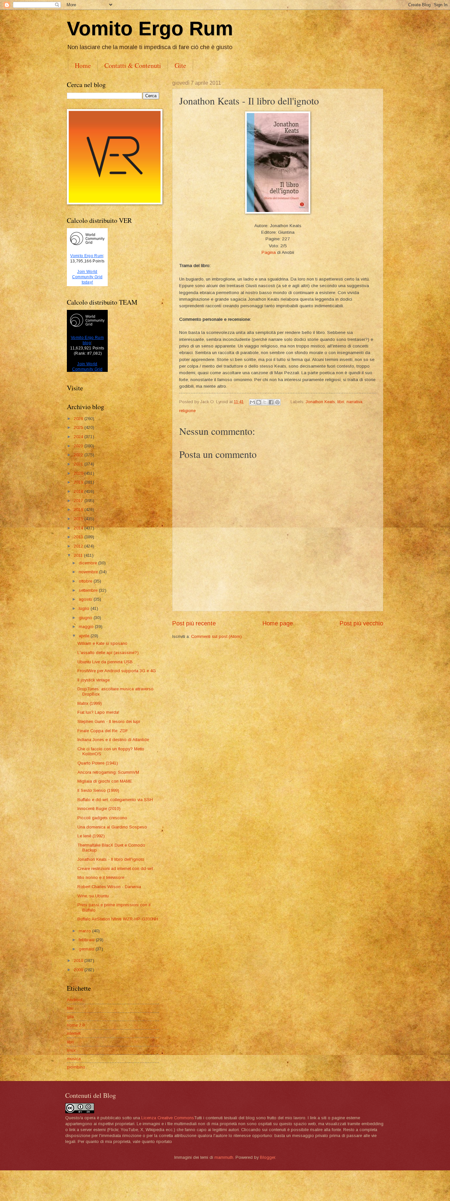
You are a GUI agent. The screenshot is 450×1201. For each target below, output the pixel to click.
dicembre (88, 562)
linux (71, 1050)
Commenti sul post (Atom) (216, 636)
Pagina (269, 252)
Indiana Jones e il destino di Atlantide (113, 739)
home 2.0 (76, 1025)
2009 (79, 969)
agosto (86, 599)
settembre (89, 590)
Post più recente (194, 623)
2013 (79, 536)
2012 (79, 546)
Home (83, 65)
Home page (278, 623)
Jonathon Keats (320, 401)
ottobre (86, 581)
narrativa (354, 401)
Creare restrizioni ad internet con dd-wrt (115, 868)
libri (340, 401)
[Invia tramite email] (252, 402)
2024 (79, 436)
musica (74, 1058)
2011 (79, 555)
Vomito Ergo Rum (150, 28)
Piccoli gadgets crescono (102, 817)
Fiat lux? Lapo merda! (98, 712)
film (70, 1008)
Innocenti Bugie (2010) (99, 808)
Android (74, 999)
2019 (79, 482)
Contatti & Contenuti (132, 65)
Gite (180, 65)
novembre (89, 571)
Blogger (267, 1157)
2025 (79, 427)
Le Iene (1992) (91, 835)
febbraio (87, 939)
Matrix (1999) (89, 703)
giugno (86, 617)
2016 (79, 509)
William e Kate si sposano (102, 643)
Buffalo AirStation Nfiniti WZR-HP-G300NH (117, 918)
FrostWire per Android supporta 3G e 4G (116, 670)
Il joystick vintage (93, 679)
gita (70, 1016)
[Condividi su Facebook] (271, 402)
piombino (76, 1067)
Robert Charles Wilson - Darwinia (109, 886)
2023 (79, 445)
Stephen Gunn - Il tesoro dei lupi (108, 721)
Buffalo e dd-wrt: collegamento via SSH (115, 799)
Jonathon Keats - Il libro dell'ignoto (110, 859)
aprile (85, 635)
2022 (79, 454)
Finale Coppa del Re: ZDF (102, 730)
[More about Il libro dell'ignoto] (277, 212)
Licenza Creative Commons (167, 1117)
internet (73, 1033)
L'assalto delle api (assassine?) (108, 652)
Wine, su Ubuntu (93, 895)
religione (187, 410)
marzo (85, 930)
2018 (79, 491)
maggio (87, 626)
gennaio (87, 948)
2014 (79, 527)
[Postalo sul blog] (258, 402)
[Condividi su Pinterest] (277, 402)
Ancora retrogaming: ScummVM (108, 772)
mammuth (223, 1157)
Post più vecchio (361, 623)
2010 (79, 960)
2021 (79, 464)
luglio (85, 608)
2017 (79, 500)
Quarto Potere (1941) (97, 763)
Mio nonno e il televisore (100, 877)
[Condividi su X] (265, 402)
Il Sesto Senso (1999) (98, 790)
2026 (79, 418)
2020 (79, 473)
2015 (79, 518)
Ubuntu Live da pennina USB (105, 661)
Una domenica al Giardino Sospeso (112, 827)
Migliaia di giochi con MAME (104, 781)
